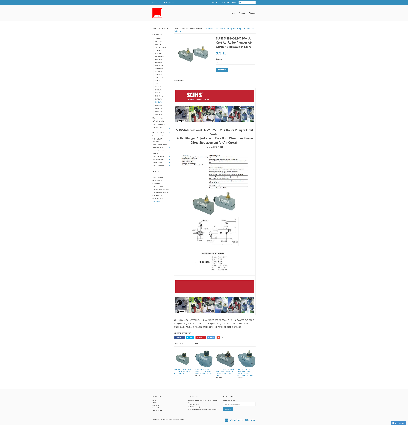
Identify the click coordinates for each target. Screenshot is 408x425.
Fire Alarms (156, 183)
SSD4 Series (159, 114)
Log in (223, 3)
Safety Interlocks (158, 121)
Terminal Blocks (157, 162)
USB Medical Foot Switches (158, 140)
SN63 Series (159, 96)
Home (233, 13)
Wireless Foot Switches (160, 136)
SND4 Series (159, 108)
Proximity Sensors (158, 159)
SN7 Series (158, 99)
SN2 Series (158, 74)
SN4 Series (158, 84)
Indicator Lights (157, 148)
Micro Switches (157, 118)
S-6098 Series (159, 56)
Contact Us (399, 423)
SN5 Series (158, 87)
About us (252, 13)
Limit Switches (157, 34)
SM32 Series (159, 62)
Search (154, 400)
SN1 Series (158, 71)
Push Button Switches (159, 144)
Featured (158, 38)
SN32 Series (159, 81)
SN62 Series (159, 93)
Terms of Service (157, 410)
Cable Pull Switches (159, 124)
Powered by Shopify (178, 419)
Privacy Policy (156, 408)
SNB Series (158, 44)
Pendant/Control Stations (158, 152)
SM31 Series (159, 59)
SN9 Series (158, 102)
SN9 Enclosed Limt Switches (192, 29)
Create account (231, 3)
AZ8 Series (158, 53)
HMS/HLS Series (160, 47)
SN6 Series (158, 90)
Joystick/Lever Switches (160, 192)
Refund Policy (156, 405)
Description (179, 81)
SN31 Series (159, 78)
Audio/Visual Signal (158, 156)
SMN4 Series (159, 65)
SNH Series (158, 41)
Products (242, 13)
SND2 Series (159, 105)
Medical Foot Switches (159, 133)
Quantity (219, 59)
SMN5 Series (159, 68)
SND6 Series (159, 111)
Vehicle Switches (158, 165)
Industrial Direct (167, 419)
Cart (215, 3)
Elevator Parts (157, 180)
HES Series (158, 50)
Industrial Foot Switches (157, 128)
